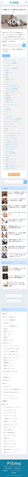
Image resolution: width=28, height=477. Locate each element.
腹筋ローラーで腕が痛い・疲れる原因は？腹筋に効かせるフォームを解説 (17, 206)
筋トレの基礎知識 (10, 153)
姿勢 (7, 70)
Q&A (6, 58)
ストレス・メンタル (10, 60)
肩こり (7, 75)
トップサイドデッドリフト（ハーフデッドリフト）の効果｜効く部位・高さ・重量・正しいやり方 (17, 255)
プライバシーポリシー (16, 470)
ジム (7, 107)
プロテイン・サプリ (11, 140)
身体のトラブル (10, 79)
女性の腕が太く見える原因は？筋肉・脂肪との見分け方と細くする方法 (17, 247)
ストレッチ (8, 65)
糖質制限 (8, 97)
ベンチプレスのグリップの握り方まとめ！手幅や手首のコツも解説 (17, 199)
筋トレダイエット (10, 155)
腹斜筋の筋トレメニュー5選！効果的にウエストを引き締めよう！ (17, 233)
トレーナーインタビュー (13, 301)
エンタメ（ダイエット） (12, 84)
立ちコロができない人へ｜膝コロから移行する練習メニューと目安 (17, 220)
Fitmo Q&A (17, 468)
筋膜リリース (9, 72)
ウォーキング (9, 124)
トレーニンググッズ (11, 137)
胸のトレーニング (10, 164)
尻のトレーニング (10, 148)
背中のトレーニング (11, 161)
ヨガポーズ (9, 116)
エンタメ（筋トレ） (11, 135)
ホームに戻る (14, 174)
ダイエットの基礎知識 (12, 88)
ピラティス (8, 111)
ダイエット (8, 82)
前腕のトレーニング (11, 144)
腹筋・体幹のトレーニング (13, 166)
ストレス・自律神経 (11, 63)
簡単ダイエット (10, 95)
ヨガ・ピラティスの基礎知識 (13, 118)
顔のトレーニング (10, 168)
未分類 (6, 128)
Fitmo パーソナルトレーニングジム (13, 466)
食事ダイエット (10, 102)
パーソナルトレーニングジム (13, 296)
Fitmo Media (8, 468)
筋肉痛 (7, 157)
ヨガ (6, 114)
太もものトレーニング (12, 146)
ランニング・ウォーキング (12, 121)
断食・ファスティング (12, 93)
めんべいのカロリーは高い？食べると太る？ (17, 213)
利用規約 (14, 472)
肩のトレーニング (10, 159)
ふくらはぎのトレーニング (13, 133)
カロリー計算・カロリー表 (13, 86)
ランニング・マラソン (12, 126)
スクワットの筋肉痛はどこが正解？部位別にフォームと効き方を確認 (17, 192)
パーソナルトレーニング (11, 104)
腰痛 (7, 77)
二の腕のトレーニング (12, 142)
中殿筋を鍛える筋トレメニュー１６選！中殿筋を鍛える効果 (17, 227)
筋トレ (6, 130)
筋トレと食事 (9, 151)
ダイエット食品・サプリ (12, 91)
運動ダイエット (10, 99)
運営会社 (5, 470)
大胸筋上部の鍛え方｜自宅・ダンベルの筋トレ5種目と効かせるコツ (17, 240)
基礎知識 (8, 109)
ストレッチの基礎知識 (12, 68)
